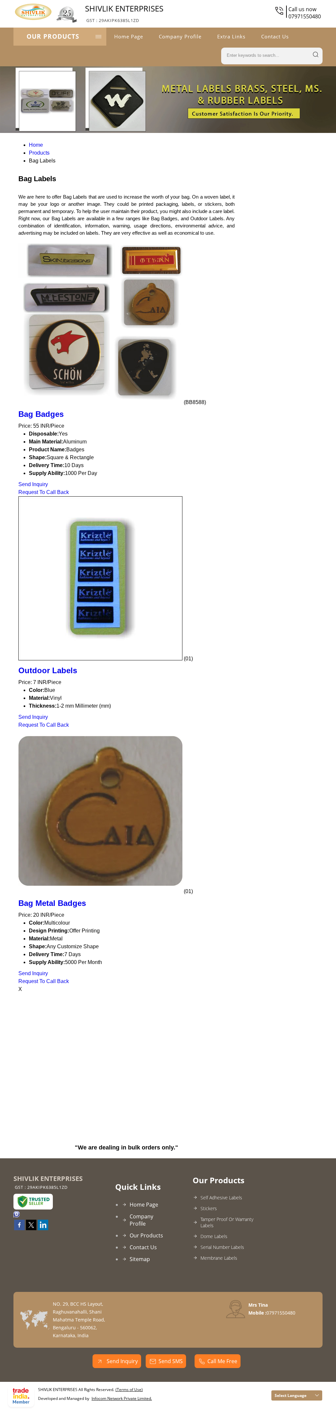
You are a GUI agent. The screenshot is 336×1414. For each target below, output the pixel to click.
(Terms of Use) (129, 1389)
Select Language (290, 1395)
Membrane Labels (218, 1258)
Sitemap (140, 1259)
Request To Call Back (43, 492)
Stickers (208, 1208)
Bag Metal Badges (52, 903)
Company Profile (180, 36)
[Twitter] (31, 1228)
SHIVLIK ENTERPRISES (124, 13)
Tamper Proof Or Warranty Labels (226, 1222)
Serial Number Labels (222, 1247)
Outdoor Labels (47, 670)
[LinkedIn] (43, 1228)
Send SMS (170, 1361)
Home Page (128, 36)
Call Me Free (222, 1361)
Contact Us (275, 36)
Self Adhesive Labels (221, 1197)
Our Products (53, 36)
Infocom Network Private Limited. (122, 1398)
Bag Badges (41, 414)
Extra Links (231, 36)
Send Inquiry (33, 484)
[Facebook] (19, 1228)
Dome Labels (213, 1236)
